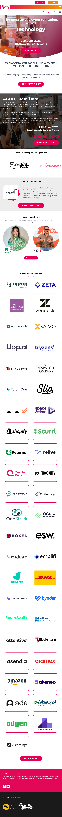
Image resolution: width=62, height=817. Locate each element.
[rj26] (5, 7)
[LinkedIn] (8, 786)
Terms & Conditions (21, 801)
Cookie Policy (13, 801)
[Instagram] (4, 786)
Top (58, 813)
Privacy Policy (6, 801)
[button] (60, 2)
